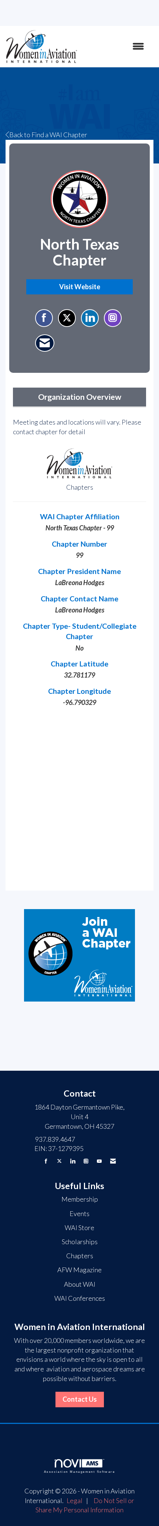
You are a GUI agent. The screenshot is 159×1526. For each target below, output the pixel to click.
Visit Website (79, 287)
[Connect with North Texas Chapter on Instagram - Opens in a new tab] (113, 318)
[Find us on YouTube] (99, 1161)
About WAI (79, 1284)
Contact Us (79, 1399)
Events (79, 1213)
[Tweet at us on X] (59, 1161)
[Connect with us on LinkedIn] (73, 1161)
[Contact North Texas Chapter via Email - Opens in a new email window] (44, 343)
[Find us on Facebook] (46, 1161)
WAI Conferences (79, 1298)
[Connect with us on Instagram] (86, 1161)
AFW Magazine (79, 1270)
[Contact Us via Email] (112, 1161)
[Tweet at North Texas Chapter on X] (67, 318)
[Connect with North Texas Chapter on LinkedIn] (90, 318)
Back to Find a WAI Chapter (48, 135)
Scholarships (80, 1242)
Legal (74, 1500)
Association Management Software (79, 1471)
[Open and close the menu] (114, 46)
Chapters (79, 1256)
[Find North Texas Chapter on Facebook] (44, 318)
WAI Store (79, 1227)
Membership (79, 1199)
